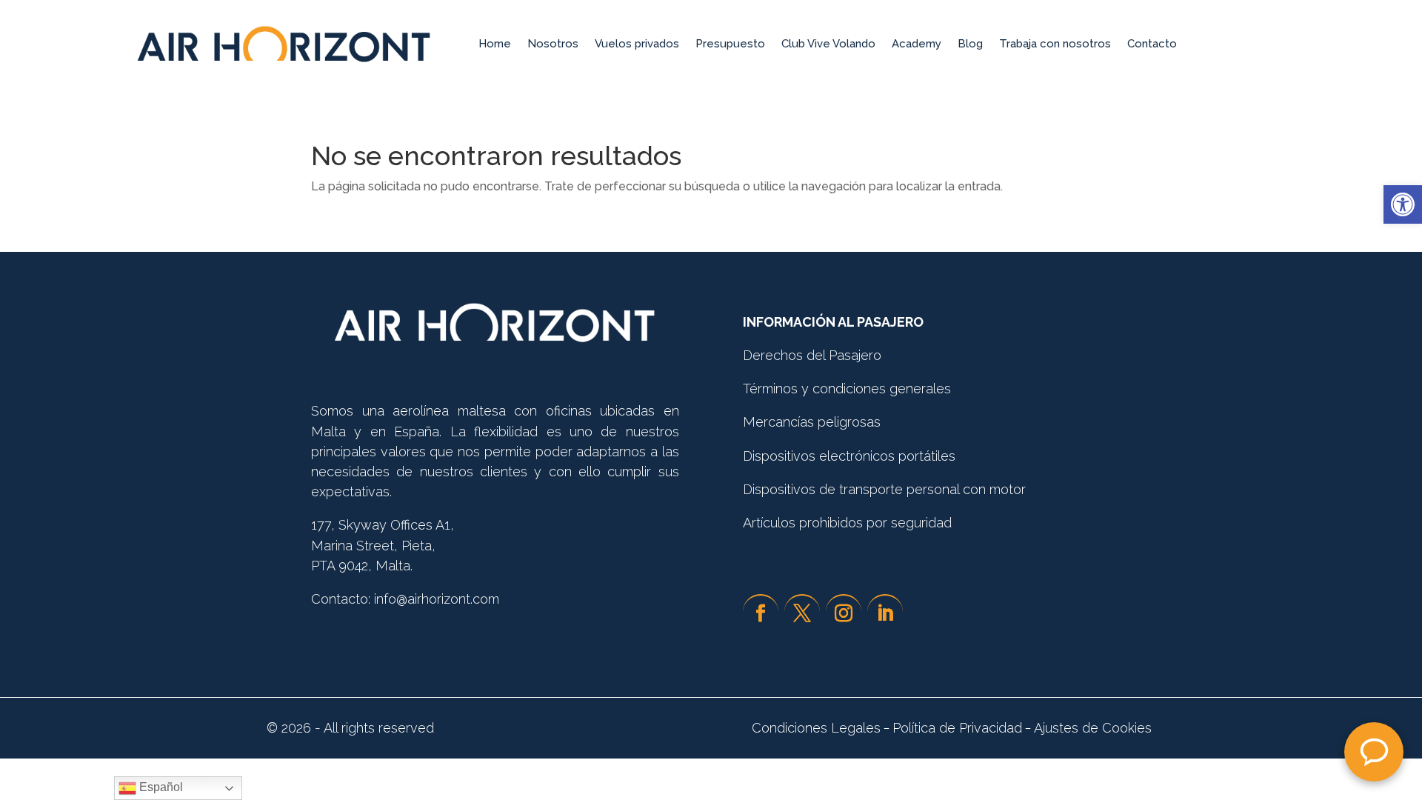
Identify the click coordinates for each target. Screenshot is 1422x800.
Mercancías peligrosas (812, 422)
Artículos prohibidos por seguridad (847, 522)
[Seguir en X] (802, 612)
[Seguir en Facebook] (760, 612)
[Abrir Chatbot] (1373, 751)
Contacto (1152, 43)
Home (494, 43)
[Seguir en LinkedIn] (885, 612)
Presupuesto (730, 43)
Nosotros (552, 43)
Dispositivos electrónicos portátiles (849, 456)
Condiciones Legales (816, 728)
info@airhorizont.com (436, 599)
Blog (970, 43)
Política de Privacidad (957, 728)
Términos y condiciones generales (847, 388)
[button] (1402, 204)
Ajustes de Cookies (1094, 728)
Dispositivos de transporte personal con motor (884, 489)
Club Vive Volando (828, 43)
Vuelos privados (637, 43)
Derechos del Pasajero (812, 355)
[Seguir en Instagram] (843, 612)
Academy (916, 43)
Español (159, 787)
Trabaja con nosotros (1055, 43)
